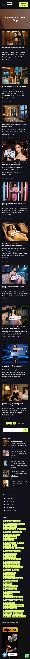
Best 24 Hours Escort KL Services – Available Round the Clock (15, 125)
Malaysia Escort (11, 589)
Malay (16, 570)
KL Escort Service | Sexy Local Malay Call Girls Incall (19, 484)
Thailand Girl (10, 508)
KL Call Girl (9, 548)
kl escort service (11, 554)
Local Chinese (10, 501)
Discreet (22, 529)
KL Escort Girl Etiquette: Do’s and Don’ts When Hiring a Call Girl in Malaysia (13, 365)
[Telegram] (4, 654)
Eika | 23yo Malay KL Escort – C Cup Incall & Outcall (18, 453)
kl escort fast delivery (13, 551)
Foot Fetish (9, 540)
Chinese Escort (10, 529)
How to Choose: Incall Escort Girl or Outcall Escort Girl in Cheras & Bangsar (14, 163)
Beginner (21, 524)
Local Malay (10, 504)
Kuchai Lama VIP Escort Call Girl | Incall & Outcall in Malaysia (14, 87)
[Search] (25, 430)
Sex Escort (19, 613)
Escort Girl (17, 532)
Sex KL (8, 616)
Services (8, 613)
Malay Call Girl (10, 573)
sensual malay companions (14, 611)
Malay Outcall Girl (11, 581)
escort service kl (11, 537)
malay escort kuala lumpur (14, 578)
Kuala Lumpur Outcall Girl (14, 567)
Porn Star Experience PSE (14, 597)
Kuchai (8, 570)
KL (15, 545)
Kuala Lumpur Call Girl (13, 559)
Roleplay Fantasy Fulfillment (14, 605)
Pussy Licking (10, 603)
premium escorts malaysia (14, 600)
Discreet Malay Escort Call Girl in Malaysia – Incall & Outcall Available (19, 463)
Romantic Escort (11, 608)
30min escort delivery (13, 521)
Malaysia (8, 584)
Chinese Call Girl (11, 526)
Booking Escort (23, 4)
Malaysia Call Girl (11, 586)
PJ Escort (9, 594)
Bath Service (10, 524)
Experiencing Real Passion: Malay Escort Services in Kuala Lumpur (13, 48)
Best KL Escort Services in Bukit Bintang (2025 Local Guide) (13, 287)
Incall (21, 543)
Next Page (20, 423)
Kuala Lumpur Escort (12, 562)
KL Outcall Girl (10, 556)
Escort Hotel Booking (12, 535)
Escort (8, 532)
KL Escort (20, 548)
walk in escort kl (20, 616)
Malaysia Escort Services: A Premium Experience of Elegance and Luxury (12, 404)
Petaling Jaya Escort (12, 592)
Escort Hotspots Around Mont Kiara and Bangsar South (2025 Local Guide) (13, 244)
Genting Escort (10, 543)
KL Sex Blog (10, 498)
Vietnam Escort (11, 511)
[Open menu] (16, 5)
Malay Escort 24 (10, 5)
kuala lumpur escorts (12, 564)
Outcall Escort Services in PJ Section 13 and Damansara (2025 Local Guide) (14, 327)
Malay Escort (10, 575)
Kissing (8, 545)
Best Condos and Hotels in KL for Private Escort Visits (13, 204)
